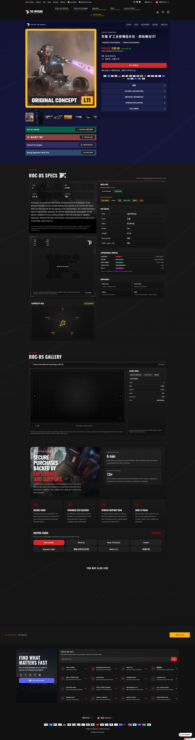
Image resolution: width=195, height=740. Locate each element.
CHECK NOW (89, 152)
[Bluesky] (30, 675)
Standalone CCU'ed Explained (111, 42)
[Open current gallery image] (77, 396)
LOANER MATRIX (88, 145)
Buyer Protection (113, 543)
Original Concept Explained (131, 42)
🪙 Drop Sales (72, 2)
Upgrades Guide (49, 549)
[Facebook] (26, 675)
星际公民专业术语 (81, 549)
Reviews (55, 2)
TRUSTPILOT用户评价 (86, 129)
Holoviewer (145, 24)
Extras (129, 24)
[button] (189, 739)
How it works (49, 543)
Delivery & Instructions (134, 91)
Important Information (134, 97)
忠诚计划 (146, 549)
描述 (134, 85)
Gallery (155, 24)
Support (38, 2)
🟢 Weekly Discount (85, 2)
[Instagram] (21, 675)
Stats (136, 24)
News (49, 2)
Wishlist (62, 2)
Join (173, 659)
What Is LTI (113, 549)
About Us (81, 543)
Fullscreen (88, 293)
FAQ (44, 2)
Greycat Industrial (109, 32)
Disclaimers (134, 109)
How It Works (29, 2)
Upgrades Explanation (134, 103)
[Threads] (35, 675)
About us (164, 24)
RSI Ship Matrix (149, 178)
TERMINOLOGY (88, 137)
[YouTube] (40, 675)
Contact (146, 543)
